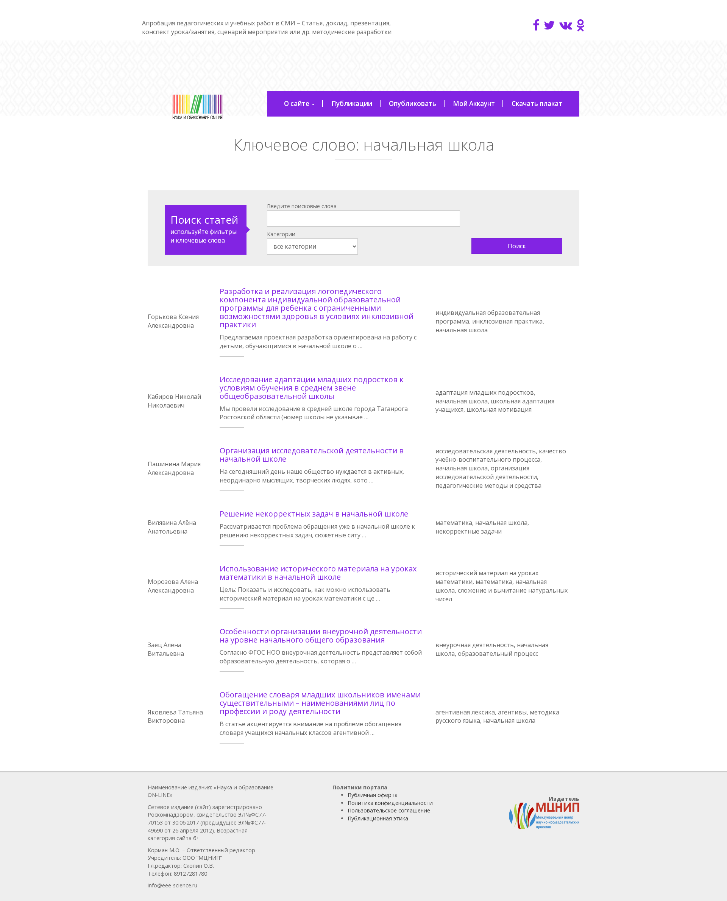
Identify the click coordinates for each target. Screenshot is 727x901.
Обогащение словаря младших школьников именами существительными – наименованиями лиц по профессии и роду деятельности (320, 702)
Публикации (351, 103)
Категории (281, 234)
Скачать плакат (537, 103)
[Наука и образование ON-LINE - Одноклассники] (580, 25)
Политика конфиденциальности (390, 802)
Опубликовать (412, 103)
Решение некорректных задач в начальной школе (314, 514)
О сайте (297, 103)
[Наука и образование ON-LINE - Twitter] (549, 25)
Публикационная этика (378, 818)
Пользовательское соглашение (389, 810)
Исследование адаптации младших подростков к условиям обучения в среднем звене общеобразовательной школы (312, 387)
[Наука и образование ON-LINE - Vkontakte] (565, 25)
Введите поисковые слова (302, 206)
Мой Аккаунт (474, 103)
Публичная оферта (373, 794)
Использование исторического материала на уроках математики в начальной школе (318, 572)
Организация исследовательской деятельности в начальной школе (312, 454)
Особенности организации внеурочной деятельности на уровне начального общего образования (321, 635)
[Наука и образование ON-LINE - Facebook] (536, 25)
